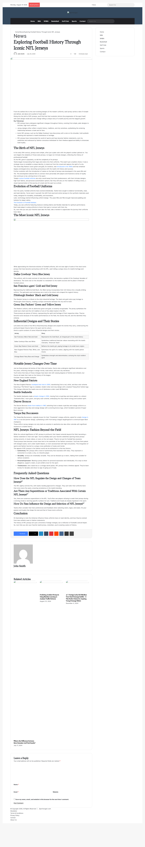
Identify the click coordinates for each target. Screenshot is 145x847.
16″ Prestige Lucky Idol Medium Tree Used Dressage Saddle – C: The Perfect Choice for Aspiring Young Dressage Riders (76, 598)
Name (16, 784)
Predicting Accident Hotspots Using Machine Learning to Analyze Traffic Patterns (49, 597)
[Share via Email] (66, 534)
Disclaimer (13, 811)
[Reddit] (56, 534)
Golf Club (65, 21)
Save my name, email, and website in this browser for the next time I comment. (42, 799)
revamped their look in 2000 (40, 384)
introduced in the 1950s (65, 166)
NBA (39, 21)
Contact (82, 21)
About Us (13, 820)
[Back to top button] (3, 822)
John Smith (21, 54)
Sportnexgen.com (45, 809)
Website (55, 792)
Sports (74, 21)
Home (32, 21)
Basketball (55, 21)
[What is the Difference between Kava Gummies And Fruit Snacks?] (25, 582)
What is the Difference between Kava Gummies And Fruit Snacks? (24, 742)
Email (16, 792)
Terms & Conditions (16, 813)
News (21, 32)
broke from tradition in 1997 (37, 405)
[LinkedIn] (41, 534)
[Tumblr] (46, 534)
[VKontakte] (61, 534)
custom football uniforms (27, 178)
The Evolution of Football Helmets (25, 202)
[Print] (72, 534)
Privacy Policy (14, 815)
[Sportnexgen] (72, 12)
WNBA (46, 21)
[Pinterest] (51, 534)
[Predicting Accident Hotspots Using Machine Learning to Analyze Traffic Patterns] (51, 582)
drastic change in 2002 (41, 396)
